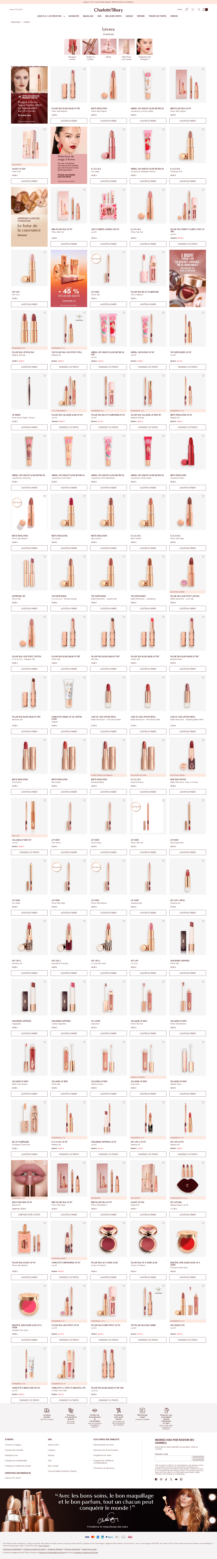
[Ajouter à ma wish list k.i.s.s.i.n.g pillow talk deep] (203, 496)
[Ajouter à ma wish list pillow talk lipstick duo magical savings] (45, 313)
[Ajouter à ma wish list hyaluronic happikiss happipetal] (45, 982)
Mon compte (53, 1466)
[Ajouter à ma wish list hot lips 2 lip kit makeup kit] (163, 1102)
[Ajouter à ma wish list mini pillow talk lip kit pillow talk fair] (84, 190)
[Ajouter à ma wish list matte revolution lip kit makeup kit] (203, 375)
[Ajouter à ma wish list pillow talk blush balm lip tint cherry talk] (163, 617)
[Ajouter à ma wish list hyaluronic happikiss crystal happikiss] (84, 982)
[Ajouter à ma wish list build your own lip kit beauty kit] (45, 1163)
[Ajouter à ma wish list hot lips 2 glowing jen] (45, 921)
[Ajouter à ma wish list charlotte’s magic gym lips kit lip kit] (45, 1348)
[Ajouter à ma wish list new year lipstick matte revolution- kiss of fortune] (203, 740)
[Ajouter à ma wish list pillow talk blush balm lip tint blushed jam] (45, 677)
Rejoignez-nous (11, 1455)
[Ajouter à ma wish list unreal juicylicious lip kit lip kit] (163, 313)
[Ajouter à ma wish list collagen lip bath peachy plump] (124, 1042)
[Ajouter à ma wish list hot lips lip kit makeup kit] (203, 1102)
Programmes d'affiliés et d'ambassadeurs (104, 1461)
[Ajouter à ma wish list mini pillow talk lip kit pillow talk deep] (84, 1163)
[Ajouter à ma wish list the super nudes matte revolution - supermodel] (124, 557)
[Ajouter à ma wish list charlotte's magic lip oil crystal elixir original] (84, 677)
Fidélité (179, 9)
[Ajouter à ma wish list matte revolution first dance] (45, 740)
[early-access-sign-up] (187, 306)
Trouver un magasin (13, 1445)
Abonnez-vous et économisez (106, 1450)
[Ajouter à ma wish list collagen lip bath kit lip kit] (45, 800)
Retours (51, 1455)
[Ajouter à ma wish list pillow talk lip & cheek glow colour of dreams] (163, 1223)
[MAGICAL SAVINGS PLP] (69, 306)
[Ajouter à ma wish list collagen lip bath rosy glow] (163, 1042)
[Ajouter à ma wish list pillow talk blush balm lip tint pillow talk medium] (84, 69)
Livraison (51, 1450)
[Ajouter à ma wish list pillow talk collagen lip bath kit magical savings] (163, 375)
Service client (53, 1445)
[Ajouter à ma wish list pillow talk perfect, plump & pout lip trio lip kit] (203, 190)
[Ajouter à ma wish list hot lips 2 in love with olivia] (124, 921)
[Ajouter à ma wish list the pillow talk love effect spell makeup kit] (84, 313)
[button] (199, 10)
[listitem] (51, 17)
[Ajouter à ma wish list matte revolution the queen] (84, 496)
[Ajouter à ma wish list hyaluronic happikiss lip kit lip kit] (124, 1102)
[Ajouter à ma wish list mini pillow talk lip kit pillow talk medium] (124, 1163)
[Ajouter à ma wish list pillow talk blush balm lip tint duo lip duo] (124, 1348)
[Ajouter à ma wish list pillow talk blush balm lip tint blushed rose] (203, 617)
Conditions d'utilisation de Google (86, 1552)
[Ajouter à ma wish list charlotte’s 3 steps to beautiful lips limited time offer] (84, 1348)
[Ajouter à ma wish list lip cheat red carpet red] (203, 800)
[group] (49, 1417)
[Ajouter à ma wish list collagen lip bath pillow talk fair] (163, 982)
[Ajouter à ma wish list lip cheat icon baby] (45, 861)
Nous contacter (44, 1545)
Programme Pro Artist (102, 1455)
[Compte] (186, 9)
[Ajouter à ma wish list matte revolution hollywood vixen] (203, 436)
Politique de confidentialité (16, 1460)
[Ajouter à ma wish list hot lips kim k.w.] (45, 252)
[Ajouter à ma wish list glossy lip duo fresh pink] (45, 129)
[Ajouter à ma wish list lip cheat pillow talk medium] (124, 861)
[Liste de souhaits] (193, 10)
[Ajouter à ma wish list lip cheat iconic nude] (124, 800)
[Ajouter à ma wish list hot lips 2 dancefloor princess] (84, 921)
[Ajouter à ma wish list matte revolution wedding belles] (124, 740)
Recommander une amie (104, 1445)
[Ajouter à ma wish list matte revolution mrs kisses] (84, 740)
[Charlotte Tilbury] (108, 10)
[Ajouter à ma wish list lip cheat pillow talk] (124, 252)
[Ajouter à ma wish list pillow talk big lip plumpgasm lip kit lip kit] (124, 375)
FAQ (49, 1460)
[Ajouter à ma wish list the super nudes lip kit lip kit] (203, 313)
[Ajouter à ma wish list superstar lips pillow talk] (45, 557)
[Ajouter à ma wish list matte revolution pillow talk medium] (45, 496)
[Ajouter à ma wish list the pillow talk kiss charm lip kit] (163, 1286)
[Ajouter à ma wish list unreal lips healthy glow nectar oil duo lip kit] (124, 313)
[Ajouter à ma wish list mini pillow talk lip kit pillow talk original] (203, 69)
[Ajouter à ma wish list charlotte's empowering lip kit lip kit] (84, 1223)
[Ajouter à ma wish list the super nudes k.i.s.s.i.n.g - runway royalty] (84, 557)
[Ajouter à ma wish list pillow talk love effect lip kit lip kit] (84, 1286)
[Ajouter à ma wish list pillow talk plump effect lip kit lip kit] (124, 1286)
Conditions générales (55, 1549)
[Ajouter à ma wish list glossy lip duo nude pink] (163, 1163)
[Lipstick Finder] (69, 183)
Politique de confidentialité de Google (52, 1552)
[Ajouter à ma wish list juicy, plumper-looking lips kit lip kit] (124, 190)
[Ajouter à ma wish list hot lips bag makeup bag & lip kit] (203, 1163)
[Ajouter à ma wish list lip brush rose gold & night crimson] (45, 375)
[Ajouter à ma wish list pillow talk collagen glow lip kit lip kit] (84, 375)
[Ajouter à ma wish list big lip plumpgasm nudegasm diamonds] (45, 1102)
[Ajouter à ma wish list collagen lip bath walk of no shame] (45, 1042)
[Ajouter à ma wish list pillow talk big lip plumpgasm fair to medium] (163, 252)
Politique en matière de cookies (18, 1466)
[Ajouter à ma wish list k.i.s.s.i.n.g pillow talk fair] (163, 190)
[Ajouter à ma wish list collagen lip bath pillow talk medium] (203, 982)
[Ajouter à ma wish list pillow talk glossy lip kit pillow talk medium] (45, 1223)
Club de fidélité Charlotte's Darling (62, 1471)
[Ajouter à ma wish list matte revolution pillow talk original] (124, 69)
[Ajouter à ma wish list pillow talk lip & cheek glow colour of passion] (124, 1223)
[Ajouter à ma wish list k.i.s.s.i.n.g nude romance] (163, 740)
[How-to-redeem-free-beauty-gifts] (29, 123)
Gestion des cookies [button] (89, 1549)
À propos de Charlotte (14, 1450)
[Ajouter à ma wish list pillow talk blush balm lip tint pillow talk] (84, 617)
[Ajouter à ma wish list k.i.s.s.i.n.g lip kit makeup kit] (84, 1102)
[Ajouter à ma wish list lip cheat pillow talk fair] (163, 800)
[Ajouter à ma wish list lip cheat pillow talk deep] (84, 861)
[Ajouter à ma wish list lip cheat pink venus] (84, 800)
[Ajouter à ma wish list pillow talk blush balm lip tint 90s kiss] (124, 617)
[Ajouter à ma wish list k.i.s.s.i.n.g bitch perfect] (163, 496)
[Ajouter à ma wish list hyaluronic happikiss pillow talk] (203, 921)
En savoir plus (108, 34)
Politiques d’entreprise (72, 1549)
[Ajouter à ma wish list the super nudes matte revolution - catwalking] (163, 557)
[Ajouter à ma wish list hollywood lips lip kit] (203, 1286)
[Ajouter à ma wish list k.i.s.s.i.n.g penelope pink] (203, 129)
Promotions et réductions (104, 1468)
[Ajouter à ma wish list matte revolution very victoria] (124, 496)
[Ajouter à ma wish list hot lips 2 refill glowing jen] (203, 861)
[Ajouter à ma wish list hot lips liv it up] (163, 921)
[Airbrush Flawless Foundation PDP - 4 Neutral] (29, 246)
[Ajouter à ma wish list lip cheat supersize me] (163, 861)
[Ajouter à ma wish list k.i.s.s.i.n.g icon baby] (124, 129)
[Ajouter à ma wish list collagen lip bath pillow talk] (84, 1042)
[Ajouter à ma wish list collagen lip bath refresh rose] (203, 1042)
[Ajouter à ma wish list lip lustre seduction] (124, 982)
